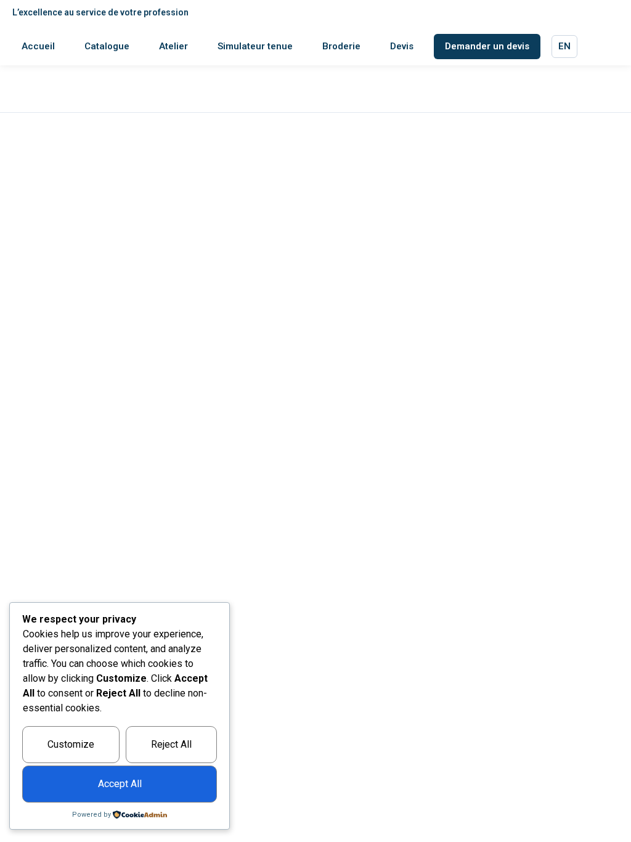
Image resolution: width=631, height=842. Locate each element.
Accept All (120, 784)
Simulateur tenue (255, 46)
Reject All (171, 744)
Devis (401, 46)
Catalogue (106, 46)
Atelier (173, 46)
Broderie (341, 46)
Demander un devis (487, 46)
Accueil (38, 46)
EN (564, 46)
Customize (70, 744)
